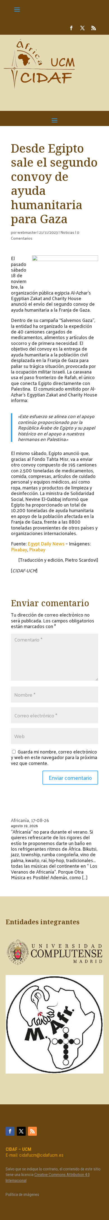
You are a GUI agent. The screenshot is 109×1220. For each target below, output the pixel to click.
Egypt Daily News (46, 543)
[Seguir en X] (82, 28)
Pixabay (19, 549)
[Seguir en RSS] (93, 28)
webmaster (27, 232)
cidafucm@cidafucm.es (41, 1155)
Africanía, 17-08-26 (30, 820)
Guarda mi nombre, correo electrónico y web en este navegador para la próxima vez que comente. (54, 757)
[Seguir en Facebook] (71, 28)
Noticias (67, 232)
